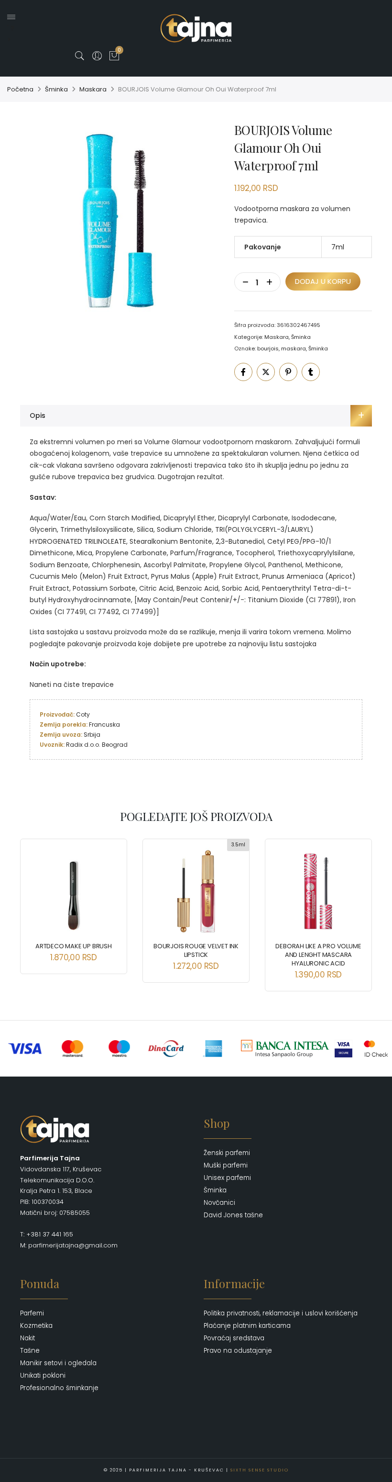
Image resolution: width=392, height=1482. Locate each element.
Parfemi (32, 1313)
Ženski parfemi (227, 1152)
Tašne (30, 1350)
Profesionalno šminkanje (59, 1387)
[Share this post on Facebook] (243, 372)
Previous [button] (36, 908)
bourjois (268, 348)
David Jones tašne (233, 1215)
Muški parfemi (226, 1165)
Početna (20, 89)
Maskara (93, 89)
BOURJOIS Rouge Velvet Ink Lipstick (196, 950)
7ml (337, 247)
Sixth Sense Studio (259, 1470)
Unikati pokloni (42, 1375)
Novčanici (219, 1202)
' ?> (10, 34)
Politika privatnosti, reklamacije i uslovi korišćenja (281, 1313)
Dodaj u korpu (323, 281)
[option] (119, 220)
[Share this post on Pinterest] (288, 372)
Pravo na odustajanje (238, 1350)
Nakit (27, 1338)
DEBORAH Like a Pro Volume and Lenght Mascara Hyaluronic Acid (318, 955)
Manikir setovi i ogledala (58, 1363)
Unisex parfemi (227, 1177)
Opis (37, 415)
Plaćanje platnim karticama (247, 1325)
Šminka (56, 89)
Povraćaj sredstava (234, 1338)
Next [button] (356, 908)
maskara (293, 348)
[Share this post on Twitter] (266, 372)
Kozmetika (36, 1325)
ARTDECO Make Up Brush (73, 946)
